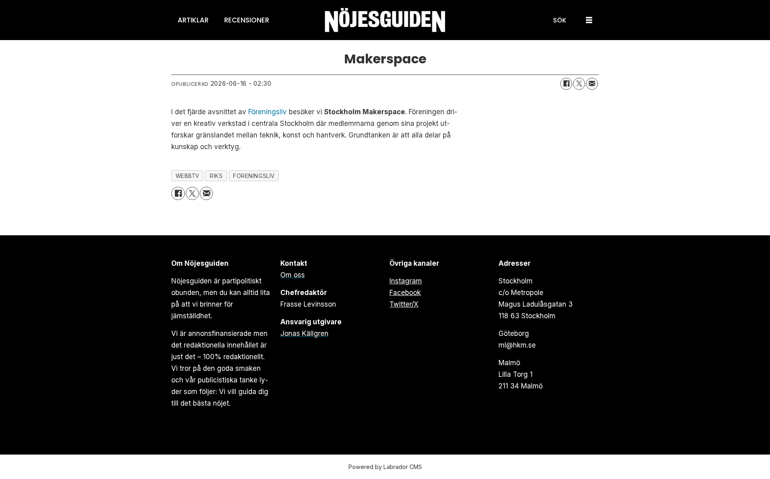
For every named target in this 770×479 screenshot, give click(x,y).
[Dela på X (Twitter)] (579, 84)
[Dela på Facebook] (566, 84)
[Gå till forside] (385, 20)
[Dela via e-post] (592, 84)
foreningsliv (254, 176)
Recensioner (246, 20)
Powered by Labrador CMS (385, 466)
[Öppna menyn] (589, 20)
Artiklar (193, 20)
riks (216, 176)
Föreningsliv (267, 112)
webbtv (187, 176)
